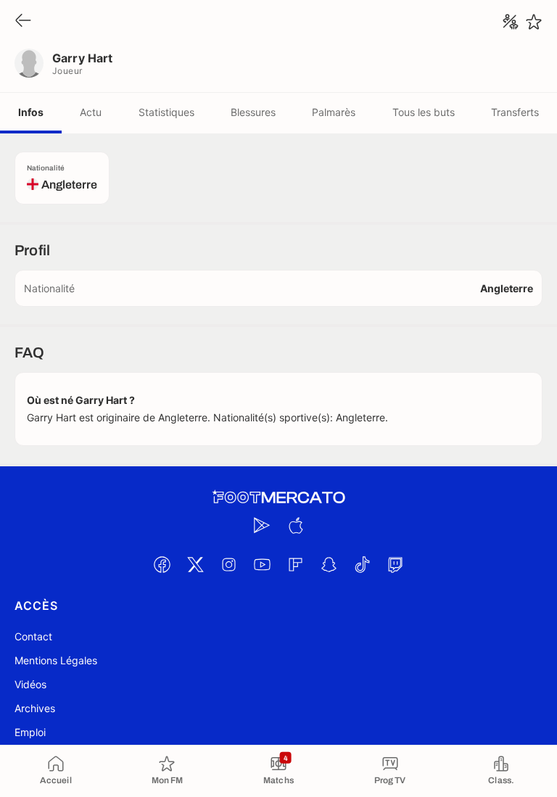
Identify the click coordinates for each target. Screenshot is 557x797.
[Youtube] (262, 564)
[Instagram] (228, 564)
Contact (33, 636)
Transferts (515, 112)
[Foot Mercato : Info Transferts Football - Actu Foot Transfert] (278, 497)
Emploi (30, 732)
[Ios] (295, 525)
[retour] (23, 21)
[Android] (262, 525)
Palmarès (333, 112)
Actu (91, 112)
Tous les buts (423, 112)
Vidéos (30, 684)
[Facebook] (162, 564)
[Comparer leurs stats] (510, 21)
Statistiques (166, 112)
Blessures (253, 112)
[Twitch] (395, 564)
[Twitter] (195, 564)
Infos (31, 112)
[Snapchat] (328, 564)
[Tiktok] (362, 564)
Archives (35, 708)
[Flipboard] (295, 564)
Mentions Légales (56, 660)
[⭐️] (533, 21)
